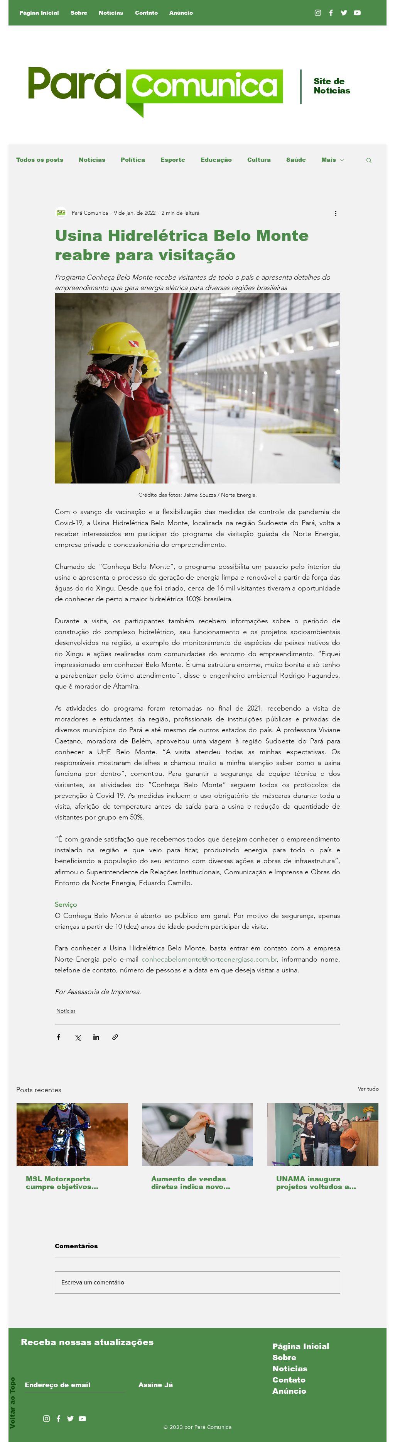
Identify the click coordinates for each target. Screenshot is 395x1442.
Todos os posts (39, 159)
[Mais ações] (335, 212)
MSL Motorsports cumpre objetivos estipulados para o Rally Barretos (71, 1183)
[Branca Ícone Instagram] (318, 12)
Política (133, 159)
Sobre (284, 1357)
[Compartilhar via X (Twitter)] (77, 1037)
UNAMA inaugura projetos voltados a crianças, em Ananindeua (312, 1183)
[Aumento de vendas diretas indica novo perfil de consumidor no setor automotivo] (197, 1134)
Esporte (172, 159)
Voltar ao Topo (12, 1403)
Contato (289, 1380)
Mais (328, 159)
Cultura (259, 159)
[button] (369, 160)
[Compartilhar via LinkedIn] (96, 1037)
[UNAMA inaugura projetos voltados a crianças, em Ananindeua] (322, 1134)
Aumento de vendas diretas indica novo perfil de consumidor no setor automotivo (196, 1183)
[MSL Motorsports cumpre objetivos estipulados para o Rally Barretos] (72, 1134)
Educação (216, 159)
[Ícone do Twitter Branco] (70, 1418)
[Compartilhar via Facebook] (58, 1037)
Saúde (296, 159)
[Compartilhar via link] (115, 1037)
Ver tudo (368, 1088)
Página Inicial (300, 1346)
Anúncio (289, 1391)
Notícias (92, 159)
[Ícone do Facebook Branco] (58, 1418)
